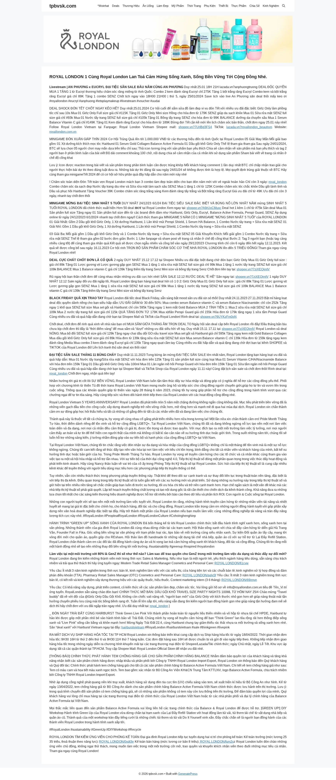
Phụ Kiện (209, 5)
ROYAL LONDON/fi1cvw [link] (231, 563)
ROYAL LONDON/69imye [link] (239, 580)
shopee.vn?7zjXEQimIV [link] (253, 269)
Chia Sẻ (254, 5)
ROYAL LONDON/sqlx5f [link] (199, 575)
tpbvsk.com (62, 6)
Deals (115, 5)
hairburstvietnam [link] (132, 627)
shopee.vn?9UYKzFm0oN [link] (218, 316)
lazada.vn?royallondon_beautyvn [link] (249, 127)
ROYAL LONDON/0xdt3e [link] (116, 741)
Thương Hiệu (130, 5)
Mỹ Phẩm (178, 5)
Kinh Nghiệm (271, 5)
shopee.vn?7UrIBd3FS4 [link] (195, 127)
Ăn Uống (148, 5)
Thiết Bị (223, 5)
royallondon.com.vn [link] (62, 131)
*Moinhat (103, 5)
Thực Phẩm (238, 5)
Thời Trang (194, 5)
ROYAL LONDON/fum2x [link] (216, 741)
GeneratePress (188, 773)
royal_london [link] (278, 181)
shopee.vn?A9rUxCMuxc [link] (204, 208)
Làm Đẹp (162, 5)
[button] (284, 6)
